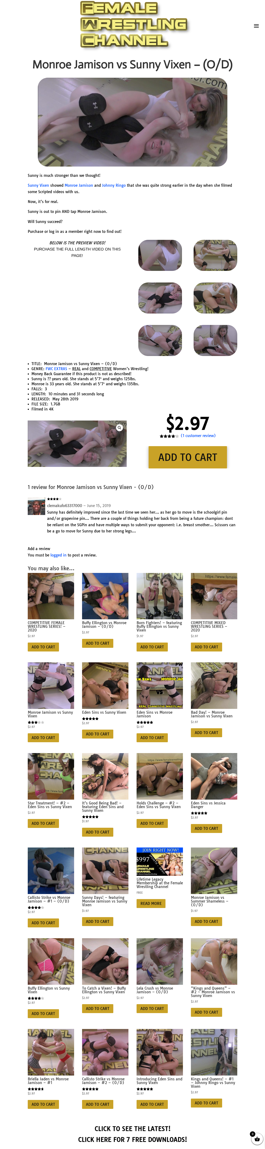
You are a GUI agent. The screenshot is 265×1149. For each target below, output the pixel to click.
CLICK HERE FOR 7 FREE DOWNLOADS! (132, 1139)
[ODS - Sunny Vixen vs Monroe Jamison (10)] (160, 269)
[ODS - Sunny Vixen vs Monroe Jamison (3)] (215, 312)
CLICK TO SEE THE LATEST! (133, 1129)
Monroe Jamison (79, 185)
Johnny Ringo (114, 185)
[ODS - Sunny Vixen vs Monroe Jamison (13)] (160, 354)
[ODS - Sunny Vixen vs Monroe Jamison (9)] (160, 312)
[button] (119, 427)
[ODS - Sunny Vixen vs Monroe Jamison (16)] (215, 354)
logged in (58, 555)
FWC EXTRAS (56, 368)
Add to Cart (43, 646)
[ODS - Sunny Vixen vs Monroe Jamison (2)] (215, 269)
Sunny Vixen (38, 185)
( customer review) (198, 435)
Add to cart (187, 457)
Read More (151, 903)
